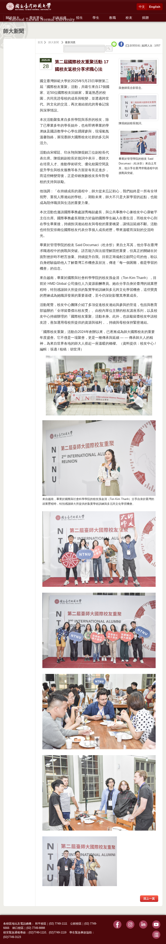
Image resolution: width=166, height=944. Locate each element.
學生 (96, 17)
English (154, 6)
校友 (129, 17)
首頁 (40, 42)
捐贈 (145, 17)
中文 (142, 6)
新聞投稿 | (135, 45)
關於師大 (13, 17)
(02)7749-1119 (57, 932)
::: (4, 15)
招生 (79, 17)
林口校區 (18, 928)
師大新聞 (53, 42)
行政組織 (60, 17)
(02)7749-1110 (37, 932)
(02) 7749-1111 (58, 923)
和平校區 (40, 923)
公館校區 (75, 923)
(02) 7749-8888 (35, 928)
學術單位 (36, 17)
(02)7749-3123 (12, 937)
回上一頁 (149, 898)
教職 (112, 17)
